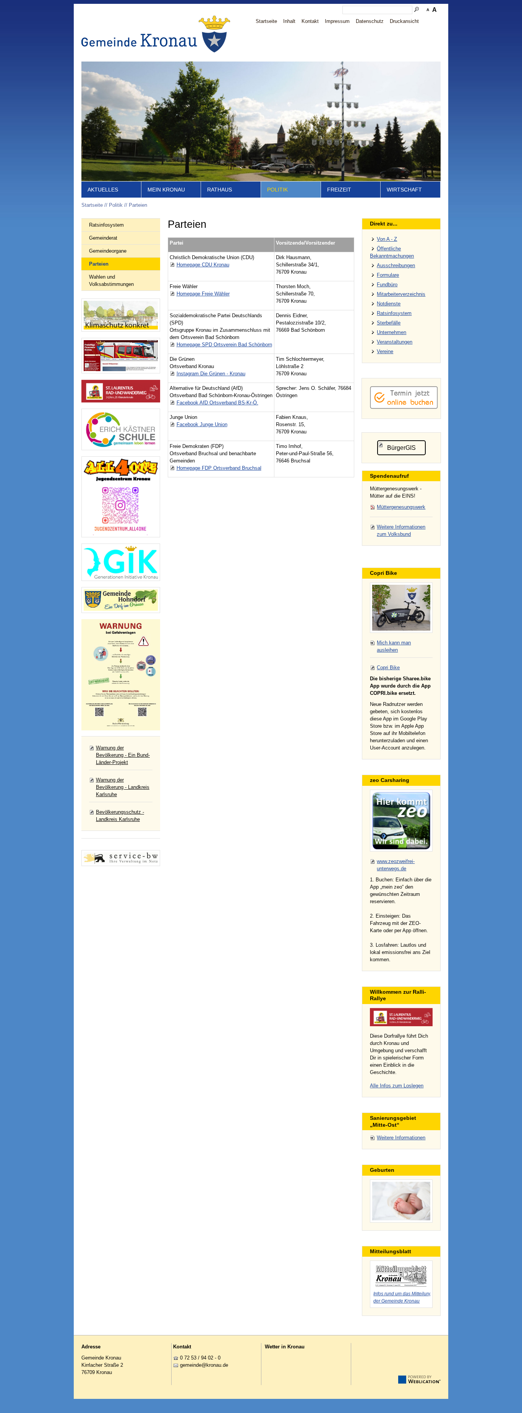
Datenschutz (370, 21)
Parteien (138, 205)
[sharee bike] (401, 608)
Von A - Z (387, 239)
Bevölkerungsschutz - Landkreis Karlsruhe (120, 815)
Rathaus (219, 190)
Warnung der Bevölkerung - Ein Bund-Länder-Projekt (123, 755)
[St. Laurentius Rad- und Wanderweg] (120, 391)
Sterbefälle (388, 323)
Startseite (266, 21)
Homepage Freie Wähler (203, 294)
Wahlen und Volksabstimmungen (111, 280)
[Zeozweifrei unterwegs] (401, 820)
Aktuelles (103, 190)
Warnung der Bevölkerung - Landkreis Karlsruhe (122, 787)
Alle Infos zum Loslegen (396, 1086)
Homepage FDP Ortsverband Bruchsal (219, 468)
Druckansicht (404, 21)
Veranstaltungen (394, 342)
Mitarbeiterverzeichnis (401, 294)
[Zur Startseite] (157, 34)
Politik (277, 190)
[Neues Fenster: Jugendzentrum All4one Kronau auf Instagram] (121, 497)
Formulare (388, 275)
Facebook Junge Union (202, 424)
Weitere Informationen (401, 1137)
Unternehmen (391, 332)
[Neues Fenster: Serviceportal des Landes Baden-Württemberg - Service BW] (121, 858)
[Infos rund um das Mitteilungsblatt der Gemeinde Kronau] (401, 1275)
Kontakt (310, 21)
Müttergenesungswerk (401, 507)
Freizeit (339, 190)
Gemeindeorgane (107, 251)
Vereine (385, 351)
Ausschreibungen (396, 265)
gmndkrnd (202, 1365)
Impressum (337, 21)
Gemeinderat (103, 238)
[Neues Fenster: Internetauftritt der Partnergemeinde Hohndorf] (121, 600)
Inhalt (289, 21)
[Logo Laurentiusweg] (401, 1017)
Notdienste (388, 304)
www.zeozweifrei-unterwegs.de (396, 864)
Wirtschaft (404, 190)
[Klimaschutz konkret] (121, 315)
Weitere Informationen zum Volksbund (401, 530)
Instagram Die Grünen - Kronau (211, 373)
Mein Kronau (166, 190)
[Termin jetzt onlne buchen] (404, 407)
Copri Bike (388, 667)
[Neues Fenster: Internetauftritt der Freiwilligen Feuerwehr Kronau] (121, 355)
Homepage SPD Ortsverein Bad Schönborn (224, 344)
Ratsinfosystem (106, 225)
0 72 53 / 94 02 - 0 (200, 1358)
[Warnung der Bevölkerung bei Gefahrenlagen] (120, 674)
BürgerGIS (401, 448)
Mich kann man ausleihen (394, 646)
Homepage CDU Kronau (203, 265)
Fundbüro (387, 284)
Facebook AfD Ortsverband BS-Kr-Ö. (217, 403)
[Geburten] (401, 1201)
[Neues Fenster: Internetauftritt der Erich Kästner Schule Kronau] (121, 429)
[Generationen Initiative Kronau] (121, 562)
